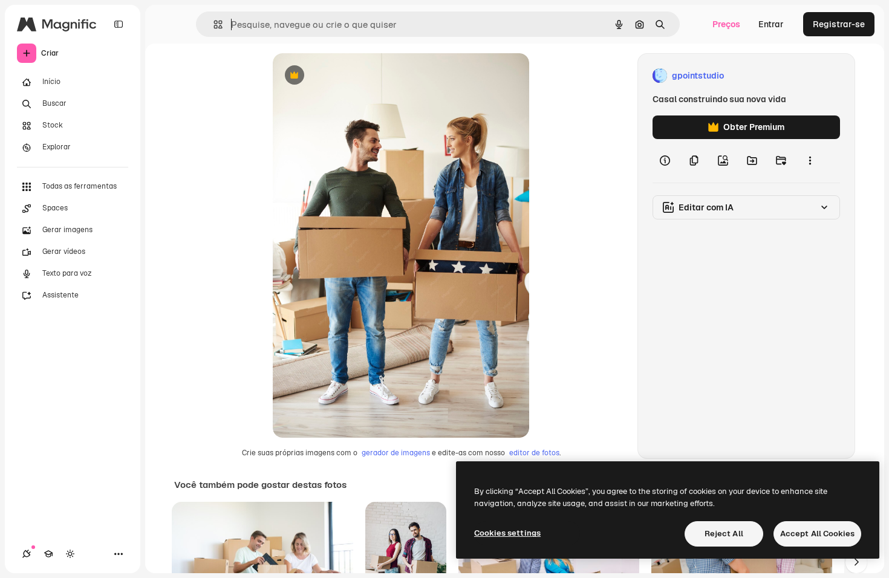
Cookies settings (507, 533)
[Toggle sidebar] (118, 24)
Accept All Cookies (817, 533)
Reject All (724, 533)
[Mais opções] (810, 161)
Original (350, 76)
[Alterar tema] (70, 553)
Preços (726, 24)
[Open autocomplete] (213, 24)
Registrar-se (839, 24)
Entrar (771, 24)
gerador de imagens (396, 453)
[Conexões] (26, 553)
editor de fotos (534, 453)
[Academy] (48, 553)
